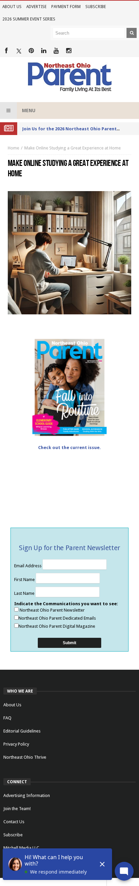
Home (13, 147)
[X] (18, 51)
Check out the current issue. (69, 447)
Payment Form (66, 6)
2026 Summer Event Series (28, 19)
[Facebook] (6, 51)
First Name (25, 579)
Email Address (28, 565)
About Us (12, 6)
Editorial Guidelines (21, 731)
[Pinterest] (31, 51)
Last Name (24, 593)
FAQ (7, 717)
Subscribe (95, 6)
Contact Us (13, 821)
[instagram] (68, 51)
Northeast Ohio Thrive (24, 757)
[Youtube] (56, 51)
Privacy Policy (16, 744)
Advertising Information (26, 795)
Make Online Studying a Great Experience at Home (72, 147)
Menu (28, 110)
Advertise (36, 6)
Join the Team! (17, 808)
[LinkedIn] (43, 51)
